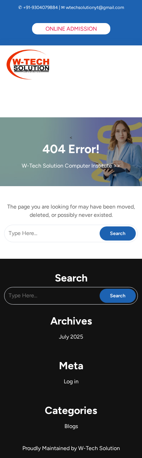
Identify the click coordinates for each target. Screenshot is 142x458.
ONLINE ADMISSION (71, 28)
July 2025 (71, 336)
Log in (71, 381)
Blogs (71, 426)
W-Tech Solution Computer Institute (67, 165)
